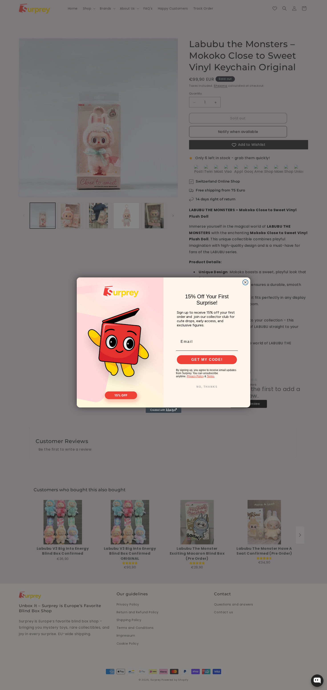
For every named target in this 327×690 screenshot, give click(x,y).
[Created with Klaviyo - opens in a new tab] (163, 410)
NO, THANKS (207, 386)
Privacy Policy (195, 376)
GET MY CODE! (207, 359)
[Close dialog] (245, 282)
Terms (210, 376)
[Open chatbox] (317, 680)
